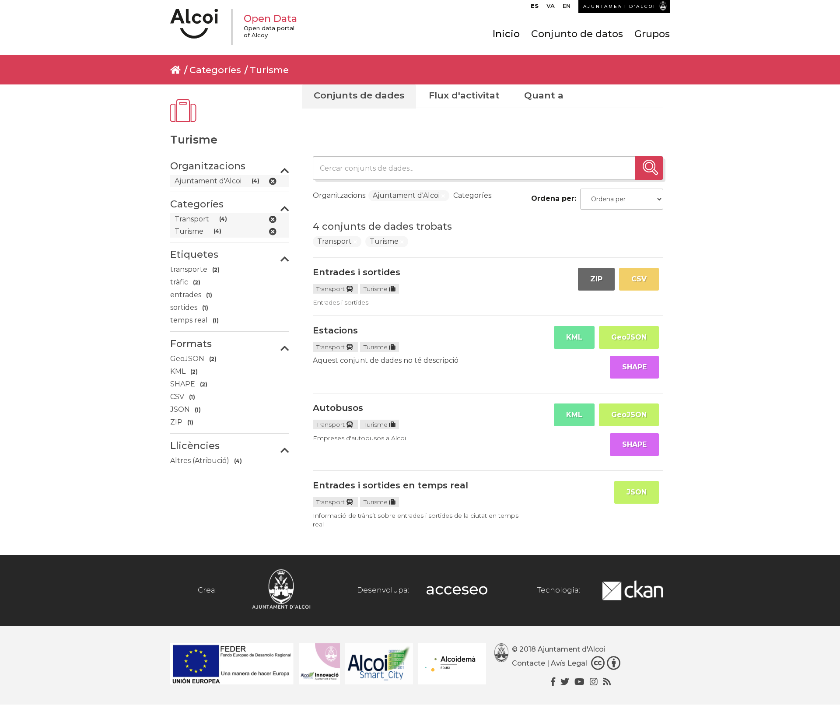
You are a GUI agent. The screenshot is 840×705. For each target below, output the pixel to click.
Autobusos (338, 408)
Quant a (544, 95)
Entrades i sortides (356, 272)
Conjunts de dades (359, 95)
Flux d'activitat (464, 95)
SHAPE (634, 367)
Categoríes (215, 69)
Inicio (506, 34)
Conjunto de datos (577, 34)
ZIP (596, 279)
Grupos (652, 34)
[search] (649, 168)
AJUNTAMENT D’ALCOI (619, 6)
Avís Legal (569, 663)
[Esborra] (443, 196)
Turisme (269, 69)
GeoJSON (629, 337)
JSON (636, 492)
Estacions (335, 330)
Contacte (528, 663)
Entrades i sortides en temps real (390, 485)
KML (574, 337)
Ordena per (552, 198)
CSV (639, 279)
